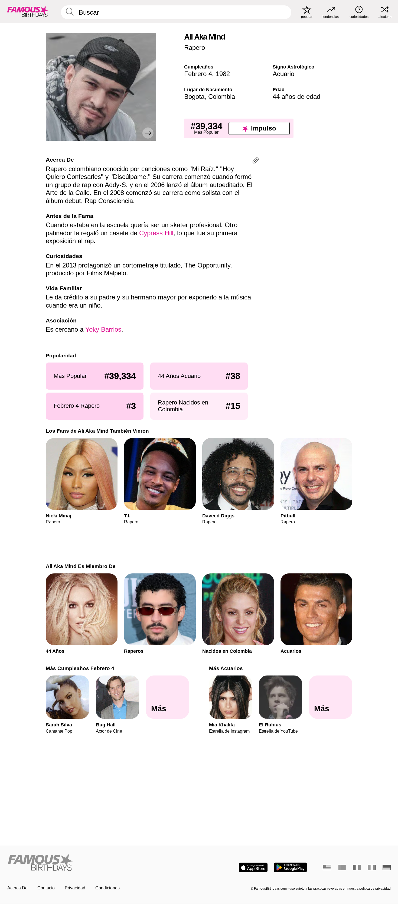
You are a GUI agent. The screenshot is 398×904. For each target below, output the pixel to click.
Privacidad (75, 888)
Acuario (283, 73)
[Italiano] (372, 867)
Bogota (194, 96)
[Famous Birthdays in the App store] (253, 867)
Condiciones (107, 888)
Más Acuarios (226, 668)
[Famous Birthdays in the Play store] (290, 867)
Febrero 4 (198, 73)
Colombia (221, 96)
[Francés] (357, 867)
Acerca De (17, 888)
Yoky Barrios (103, 329)
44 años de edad (296, 96)
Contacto (46, 888)
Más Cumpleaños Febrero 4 (80, 668)
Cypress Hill (156, 233)
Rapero (194, 47)
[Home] (101, 863)
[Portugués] (342, 867)
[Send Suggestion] (256, 161)
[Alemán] (387, 867)
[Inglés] (327, 867)
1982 (223, 73)
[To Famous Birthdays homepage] (27, 11)
